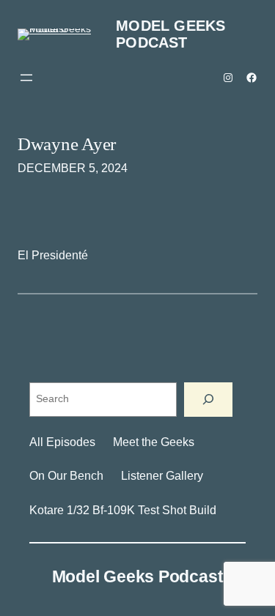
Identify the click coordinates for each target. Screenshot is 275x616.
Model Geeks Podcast (170, 34)
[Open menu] (26, 77)
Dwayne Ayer (67, 143)
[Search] (208, 399)
